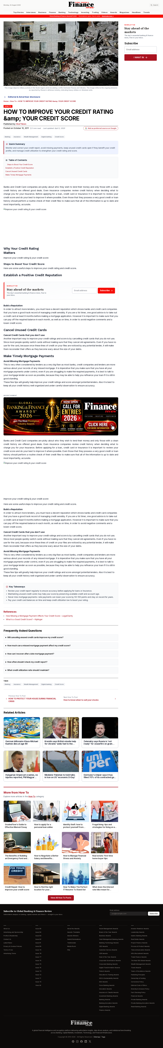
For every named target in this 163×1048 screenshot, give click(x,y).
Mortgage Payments (29, 361)
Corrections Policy (137, 982)
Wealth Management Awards (141, 964)
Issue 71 (38, 978)
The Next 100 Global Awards (141, 960)
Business (42, 12)
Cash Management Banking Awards (111, 939)
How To (13, 101)
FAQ (68, 950)
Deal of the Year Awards (107, 957)
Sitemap (97, 1037)
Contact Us (7, 939)
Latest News (8, 943)
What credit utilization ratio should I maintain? (28, 670)
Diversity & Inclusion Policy (140, 989)
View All (38, 985)
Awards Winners (73, 936)
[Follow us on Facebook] (81, 1041)
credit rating (23, 258)
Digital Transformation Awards (109, 967)
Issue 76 (38, 960)
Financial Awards (137, 996)
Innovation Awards (105, 989)
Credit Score (59, 137)
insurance (17, 137)
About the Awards (73, 928)
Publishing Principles (138, 975)
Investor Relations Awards (140, 928)
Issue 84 (38, 932)
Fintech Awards (104, 971)
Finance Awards (104, 1010)
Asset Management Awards (108, 928)
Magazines (124, 12)
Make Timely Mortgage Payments (18, 175)
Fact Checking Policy (138, 992)
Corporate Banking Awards (108, 964)
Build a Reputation (13, 305)
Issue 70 (38, 982)
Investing (85, 12)
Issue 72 (38, 975)
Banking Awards (104, 999)
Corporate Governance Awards (110, 960)
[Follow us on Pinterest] (73, 1041)
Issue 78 (38, 953)
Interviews (31, 12)
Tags (103, 1037)
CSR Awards (103, 953)
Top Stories (18, 12)
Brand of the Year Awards (108, 932)
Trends (146, 12)
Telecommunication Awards (140, 950)
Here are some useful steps (17, 268)
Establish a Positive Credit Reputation (19, 168)
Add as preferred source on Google (102, 128)
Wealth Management (31, 137)
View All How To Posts (61, 898)
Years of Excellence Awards (140, 971)
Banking (62, 12)
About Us (7, 928)
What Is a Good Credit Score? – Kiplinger (24, 619)
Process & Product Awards (140, 946)
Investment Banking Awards (108, 996)
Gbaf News (21, 124)
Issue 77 (38, 957)
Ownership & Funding (138, 978)
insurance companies (60, 190)
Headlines (136, 12)
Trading (95, 12)
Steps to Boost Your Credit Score (20, 164)
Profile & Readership (11, 936)
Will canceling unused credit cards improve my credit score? (35, 637)
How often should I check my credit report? (27, 662)
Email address (114, 910)
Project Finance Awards (139, 943)
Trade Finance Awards (139, 957)
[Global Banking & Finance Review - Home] (81, 5)
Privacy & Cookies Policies (13, 946)
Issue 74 (38, 967)
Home (6, 101)
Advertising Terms (10, 953)
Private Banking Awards (139, 999)
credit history (10, 190)
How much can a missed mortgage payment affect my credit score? (39, 646)
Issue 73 (38, 971)
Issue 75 (38, 964)
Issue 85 (38, 928)
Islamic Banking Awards (139, 936)
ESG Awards (103, 982)
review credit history (82, 190)
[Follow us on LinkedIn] (85, 1041)
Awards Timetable (73, 932)
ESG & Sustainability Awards (108, 978)
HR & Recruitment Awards (140, 953)
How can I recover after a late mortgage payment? (30, 654)
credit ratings (49, 338)
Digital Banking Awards (107, 1006)
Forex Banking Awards (106, 985)
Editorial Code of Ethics (139, 985)
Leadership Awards (137, 932)
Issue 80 (38, 946)
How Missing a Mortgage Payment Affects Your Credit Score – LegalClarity (39, 616)
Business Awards (105, 936)
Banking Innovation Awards (108, 1003)
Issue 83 (38, 936)
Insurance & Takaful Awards (109, 992)
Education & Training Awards (109, 975)
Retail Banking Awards (138, 1006)
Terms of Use (8, 950)
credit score (9, 197)
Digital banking (46, 137)
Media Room (71, 946)
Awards (113, 12)
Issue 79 (38, 950)
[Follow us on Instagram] (77, 1041)
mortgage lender (17, 375)
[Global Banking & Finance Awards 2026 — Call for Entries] (61, 416)
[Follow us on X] (90, 1041)
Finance (52, 12)
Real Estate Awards (137, 939)
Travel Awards (136, 967)
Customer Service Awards (108, 950)
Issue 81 (38, 943)
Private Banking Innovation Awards (143, 1003)
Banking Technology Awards (109, 943)
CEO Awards (103, 946)
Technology (73, 12)
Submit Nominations (74, 939)
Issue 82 (38, 939)
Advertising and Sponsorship (13, 932)
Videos (104, 12)
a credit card (10, 316)
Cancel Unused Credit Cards (16, 171)
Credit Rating (29, 248)
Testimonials (71, 943)
